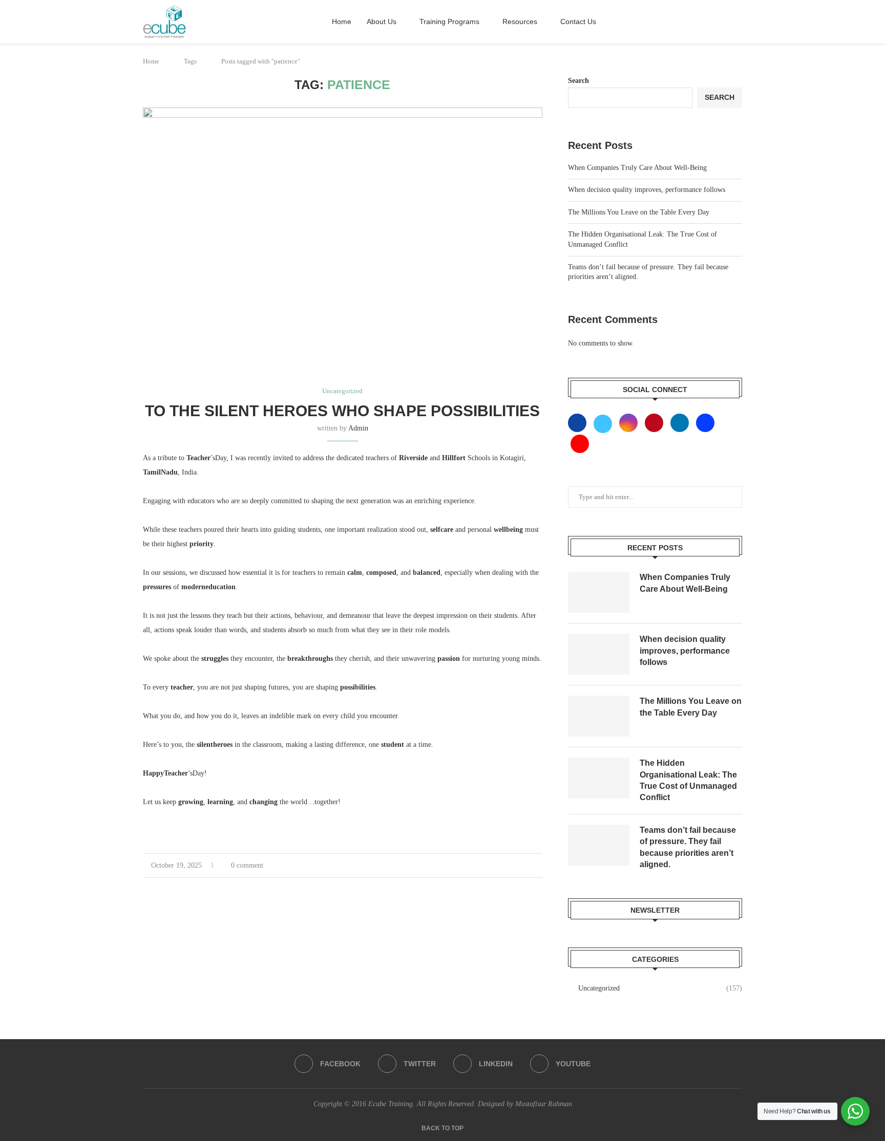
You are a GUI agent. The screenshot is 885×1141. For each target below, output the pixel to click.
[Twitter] (604, 422)
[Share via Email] (538, 868)
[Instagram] (629, 422)
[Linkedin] (680, 422)
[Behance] (705, 422)
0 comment (247, 865)
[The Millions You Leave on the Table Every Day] (598, 716)
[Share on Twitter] (510, 868)
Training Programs (449, 21)
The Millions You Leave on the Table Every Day (638, 212)
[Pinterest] (655, 422)
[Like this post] (480, 868)
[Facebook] (579, 422)
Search (578, 80)
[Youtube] (580, 443)
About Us (381, 21)
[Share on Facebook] (496, 868)
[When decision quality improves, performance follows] (598, 654)
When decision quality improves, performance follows (646, 189)
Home (341, 21)
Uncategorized (660, 988)
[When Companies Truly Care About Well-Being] (598, 592)
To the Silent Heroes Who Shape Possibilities (342, 410)
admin (358, 428)
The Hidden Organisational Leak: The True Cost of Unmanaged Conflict (688, 780)
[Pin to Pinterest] (524, 868)
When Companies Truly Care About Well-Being (637, 167)
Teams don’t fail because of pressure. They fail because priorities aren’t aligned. (688, 847)
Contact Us (578, 21)
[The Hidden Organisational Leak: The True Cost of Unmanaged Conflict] (598, 778)
